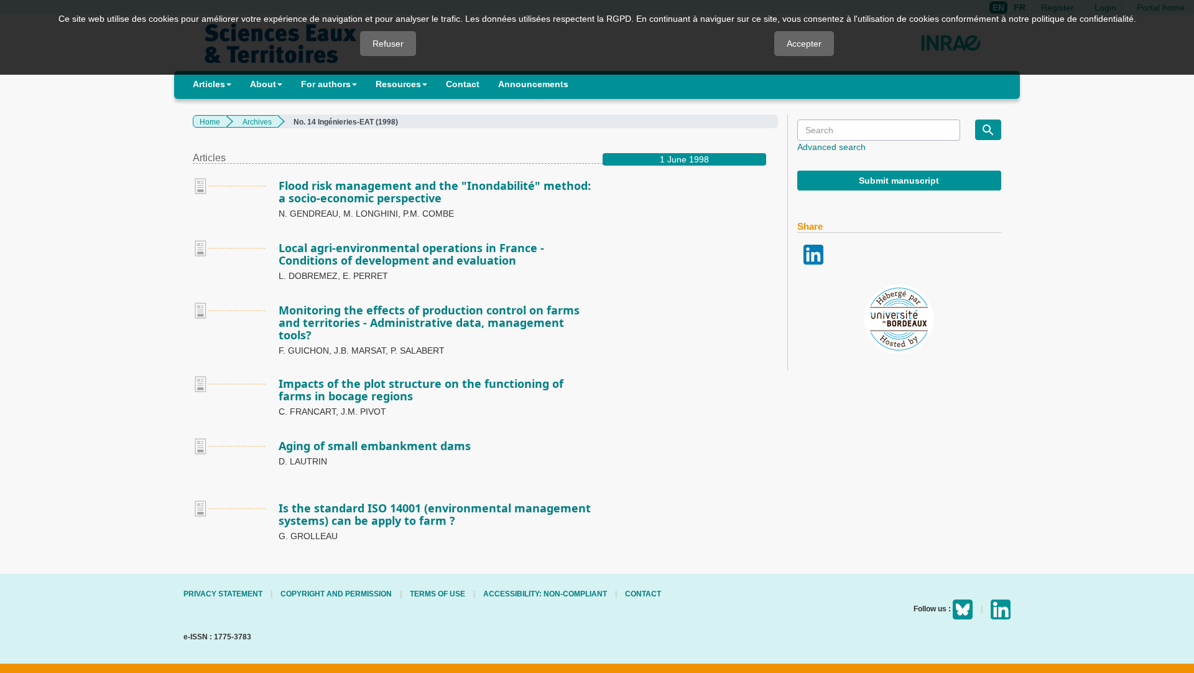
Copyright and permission (336, 594)
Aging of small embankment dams (375, 445)
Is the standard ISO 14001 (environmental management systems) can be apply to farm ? (435, 514)
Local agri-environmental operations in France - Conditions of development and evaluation (411, 254)
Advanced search (831, 147)
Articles (209, 84)
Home (210, 122)
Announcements (533, 84)
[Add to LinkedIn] (813, 253)
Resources (398, 84)
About (263, 84)
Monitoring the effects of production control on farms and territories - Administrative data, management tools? (429, 322)
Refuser (388, 44)
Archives (257, 122)
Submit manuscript (899, 181)
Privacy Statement (222, 594)
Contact (462, 84)
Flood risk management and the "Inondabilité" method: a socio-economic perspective (435, 191)
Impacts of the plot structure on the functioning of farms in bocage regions (421, 389)
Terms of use (437, 594)
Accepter (804, 44)
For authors (326, 84)
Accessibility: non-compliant (545, 594)
